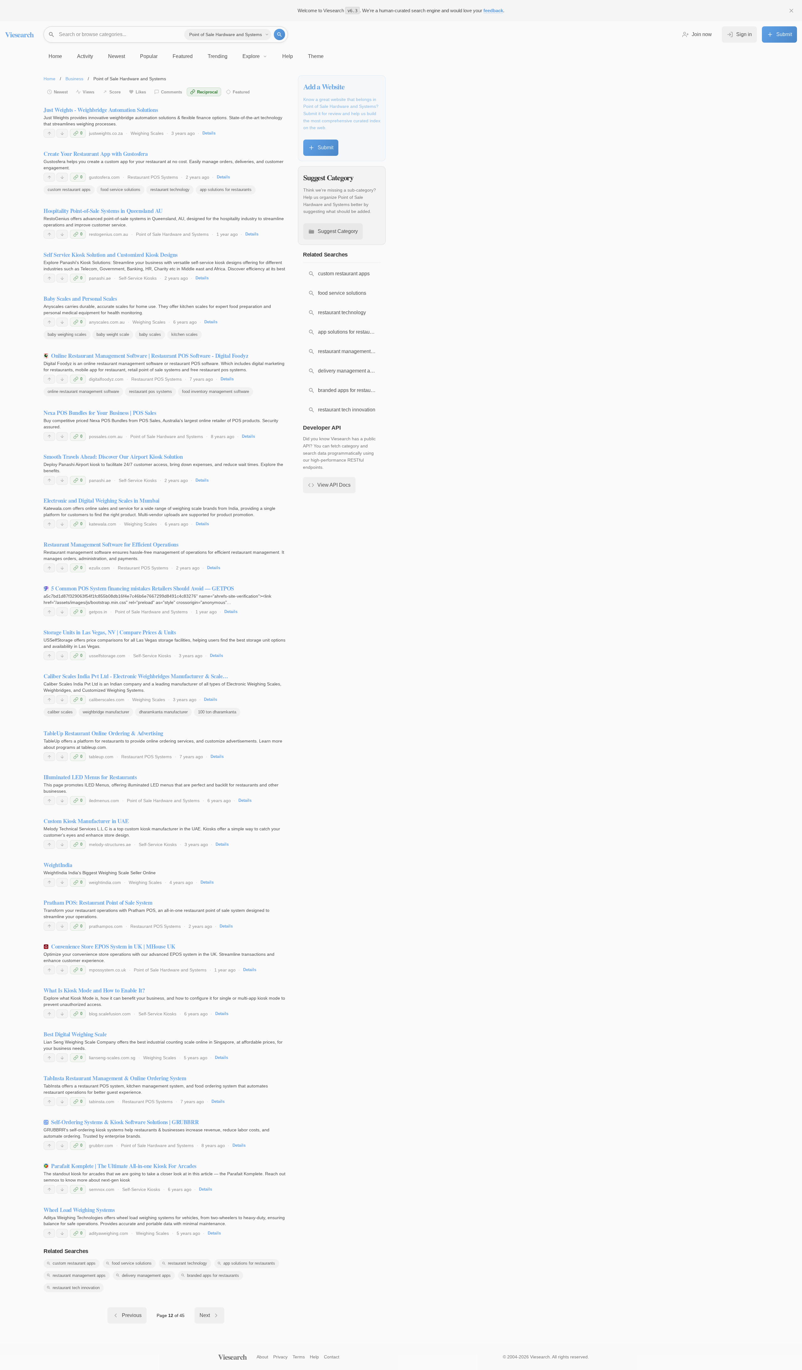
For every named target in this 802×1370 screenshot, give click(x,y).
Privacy (280, 1356)
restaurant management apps (79, 1275)
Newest (61, 92)
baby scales (150, 334)
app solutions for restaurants (226, 189)
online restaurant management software (83, 391)
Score (115, 92)
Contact (331, 1356)
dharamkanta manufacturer (163, 712)
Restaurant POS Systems (153, 177)
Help (314, 1356)
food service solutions (120, 189)
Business (74, 78)
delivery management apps (146, 1275)
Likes (141, 92)
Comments (171, 92)
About (262, 1356)
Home (49, 78)
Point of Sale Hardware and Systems (172, 234)
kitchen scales (184, 334)
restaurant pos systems (150, 391)
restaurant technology (170, 189)
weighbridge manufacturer (106, 712)
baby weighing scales (67, 334)
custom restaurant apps (69, 189)
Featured (241, 92)
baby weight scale (112, 334)
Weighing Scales (147, 133)
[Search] (279, 34)
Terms (299, 1356)
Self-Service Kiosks (138, 278)
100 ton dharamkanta (217, 712)
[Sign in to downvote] (62, 133)
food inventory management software (215, 391)
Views (88, 92)
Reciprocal (207, 92)
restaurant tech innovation (76, 1287)
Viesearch (19, 34)
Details (209, 133)
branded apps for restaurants (213, 1275)
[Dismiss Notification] (791, 10)
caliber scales (60, 712)
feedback (493, 10)
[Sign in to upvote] (49, 133)
